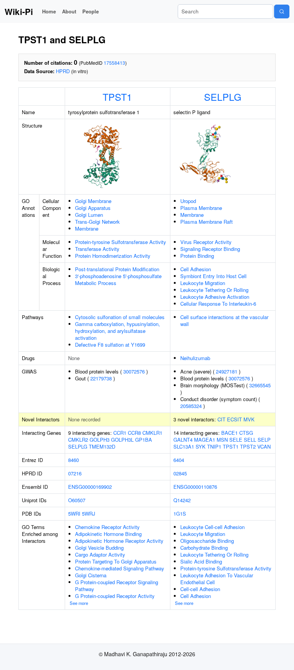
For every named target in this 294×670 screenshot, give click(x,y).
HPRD (63, 71)
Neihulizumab (195, 358)
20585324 (191, 406)
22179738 (101, 378)
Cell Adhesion (195, 269)
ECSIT (234, 419)
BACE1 (229, 432)
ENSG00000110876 (195, 486)
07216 (75, 473)
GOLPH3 (99, 439)
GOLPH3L (122, 439)
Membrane (86, 228)
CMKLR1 (152, 432)
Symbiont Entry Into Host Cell (213, 276)
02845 (180, 473)
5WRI (74, 513)
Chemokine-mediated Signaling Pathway (119, 568)
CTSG (246, 432)
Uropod (188, 201)
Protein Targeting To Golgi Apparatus (116, 561)
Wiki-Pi (19, 11)
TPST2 (248, 446)
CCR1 (119, 432)
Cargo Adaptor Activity (100, 554)
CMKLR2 (78, 439)
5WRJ (88, 513)
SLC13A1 (183, 446)
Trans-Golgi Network (97, 221)
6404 (178, 460)
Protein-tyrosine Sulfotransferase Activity (120, 242)
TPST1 (117, 96)
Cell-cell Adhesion (200, 589)
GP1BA (143, 439)
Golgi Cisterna (90, 575)
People (90, 11)
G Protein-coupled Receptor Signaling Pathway (116, 585)
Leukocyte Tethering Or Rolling (214, 289)
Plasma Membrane (201, 207)
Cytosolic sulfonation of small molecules (120, 317)
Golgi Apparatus (93, 207)
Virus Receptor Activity (206, 242)
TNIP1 (214, 446)
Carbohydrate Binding (204, 547)
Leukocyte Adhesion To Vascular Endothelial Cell (216, 579)
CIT (221, 419)
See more (79, 603)
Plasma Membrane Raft (206, 221)
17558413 (114, 62)
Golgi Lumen (89, 214)
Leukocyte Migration (202, 283)
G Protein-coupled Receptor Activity (115, 596)
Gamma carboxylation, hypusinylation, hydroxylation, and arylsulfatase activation (117, 330)
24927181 (226, 371)
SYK (201, 446)
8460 (73, 460)
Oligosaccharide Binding (207, 540)
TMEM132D (102, 446)
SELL (250, 439)
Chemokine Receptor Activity (107, 527)
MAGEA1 (204, 439)
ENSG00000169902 (90, 486)
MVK (249, 419)
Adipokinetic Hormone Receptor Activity (119, 540)
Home (49, 11)
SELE (235, 439)
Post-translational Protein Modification (117, 269)
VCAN (264, 446)
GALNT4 (183, 439)
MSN (222, 439)
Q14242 (182, 500)
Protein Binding (197, 255)
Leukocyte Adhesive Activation (214, 296)
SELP (264, 439)
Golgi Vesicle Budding (99, 547)
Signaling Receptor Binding (210, 248)
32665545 (260, 385)
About (69, 11)
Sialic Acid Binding (201, 561)
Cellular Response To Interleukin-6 (218, 303)
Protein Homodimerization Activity (112, 255)
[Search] (281, 11)
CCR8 (134, 432)
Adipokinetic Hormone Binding (108, 533)
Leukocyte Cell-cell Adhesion (212, 527)
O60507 (76, 500)
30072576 (134, 371)
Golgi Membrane (93, 201)
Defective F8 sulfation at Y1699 (110, 344)
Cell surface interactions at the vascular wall (224, 320)
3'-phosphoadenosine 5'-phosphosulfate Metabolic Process (118, 279)
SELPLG (222, 96)
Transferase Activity (97, 248)
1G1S (179, 513)
